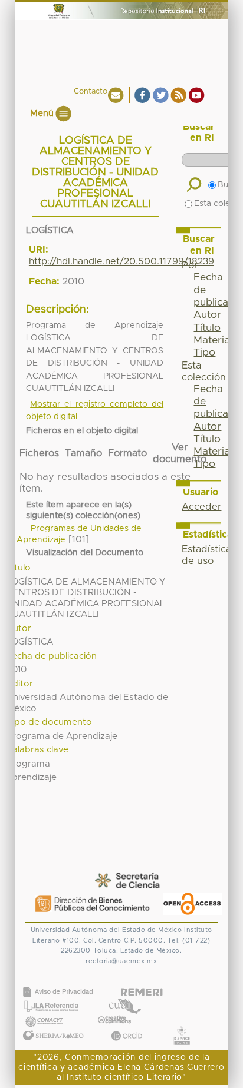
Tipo (204, 352)
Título (207, 328)
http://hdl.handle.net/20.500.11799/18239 (121, 261)
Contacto (90, 91)
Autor (207, 315)
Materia (211, 340)
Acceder (201, 507)
